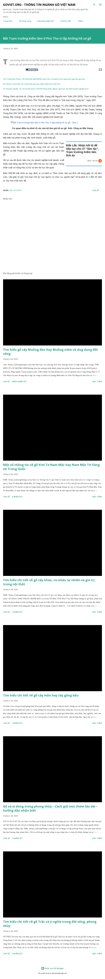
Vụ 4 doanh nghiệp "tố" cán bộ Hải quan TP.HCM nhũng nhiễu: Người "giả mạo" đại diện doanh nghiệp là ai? (46, 89)
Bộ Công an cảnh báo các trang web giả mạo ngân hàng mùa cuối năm (31, 84)
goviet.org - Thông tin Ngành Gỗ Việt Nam (39, 4)
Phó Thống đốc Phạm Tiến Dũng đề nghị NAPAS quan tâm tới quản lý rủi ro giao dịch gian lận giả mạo (44, 79)
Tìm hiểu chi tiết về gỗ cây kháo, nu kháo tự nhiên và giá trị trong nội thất (48, 582)
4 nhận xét (17, 838)
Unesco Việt (65, 21)
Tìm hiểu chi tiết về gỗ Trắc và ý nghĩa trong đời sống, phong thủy (49, 923)
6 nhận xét (17, 953)
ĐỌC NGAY (92, 161)
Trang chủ (7, 21)
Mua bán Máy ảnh (46, 21)
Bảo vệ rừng (15, 190)
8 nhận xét (17, 496)
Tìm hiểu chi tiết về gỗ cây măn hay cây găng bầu (40, 695)
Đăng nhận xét (19, 381)
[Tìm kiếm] (94, 4)
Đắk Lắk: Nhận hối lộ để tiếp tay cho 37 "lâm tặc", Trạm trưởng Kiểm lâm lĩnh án (82, 150)
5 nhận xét (17, 723)
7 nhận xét (17, 612)
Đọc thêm (97, 381)
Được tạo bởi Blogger (54, 968)
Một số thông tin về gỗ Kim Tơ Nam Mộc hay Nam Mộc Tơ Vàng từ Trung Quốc (51, 467)
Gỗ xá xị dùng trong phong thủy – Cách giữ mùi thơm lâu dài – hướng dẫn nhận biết (50, 808)
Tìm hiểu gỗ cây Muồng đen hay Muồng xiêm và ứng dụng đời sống (50, 351)
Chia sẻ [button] (95, 190)
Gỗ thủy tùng (25, 21)
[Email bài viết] (100, 69)
